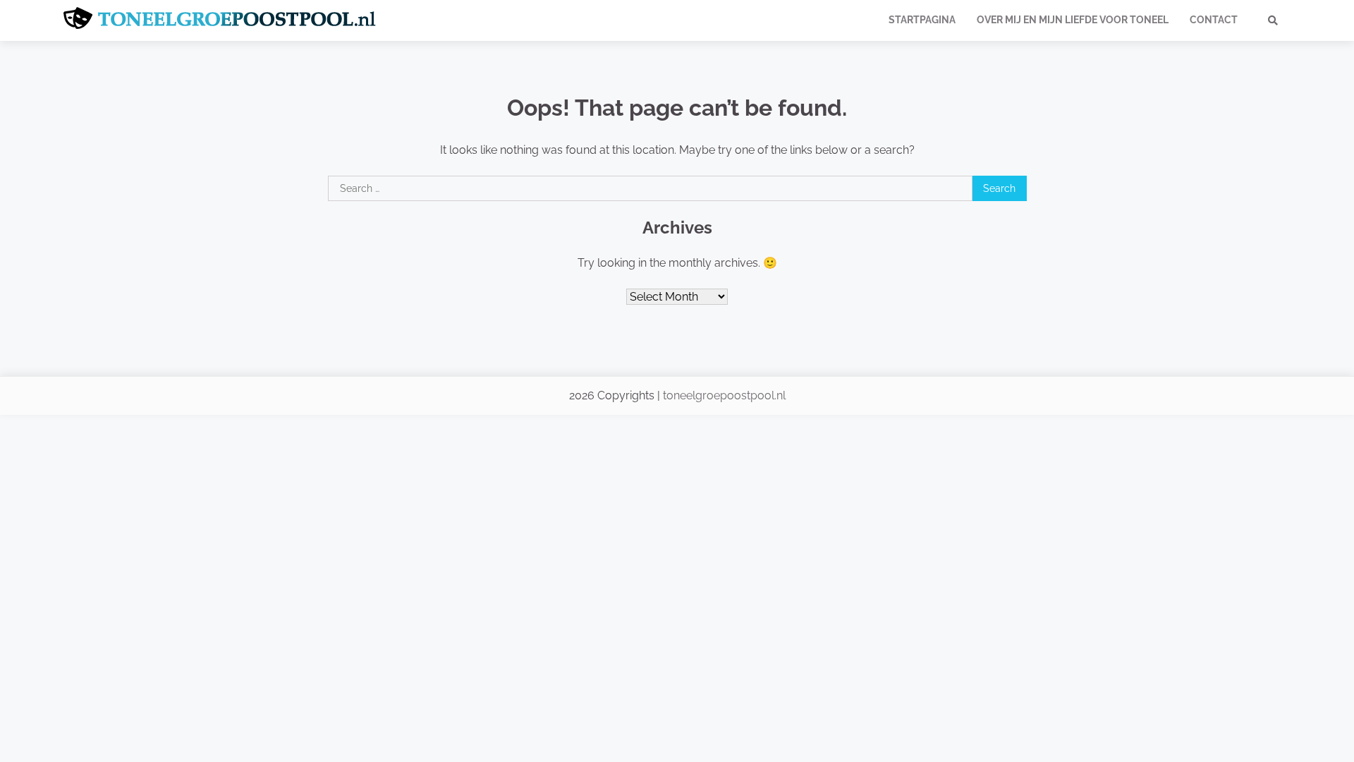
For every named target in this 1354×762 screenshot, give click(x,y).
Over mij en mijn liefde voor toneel (1073, 19)
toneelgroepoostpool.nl (724, 395)
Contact (1214, 19)
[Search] (1272, 20)
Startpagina (922, 19)
